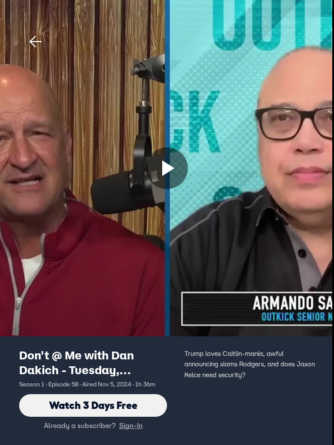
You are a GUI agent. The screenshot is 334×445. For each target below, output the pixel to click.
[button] (36, 42)
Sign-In (131, 425)
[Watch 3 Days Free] (167, 168)
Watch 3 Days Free (93, 405)
